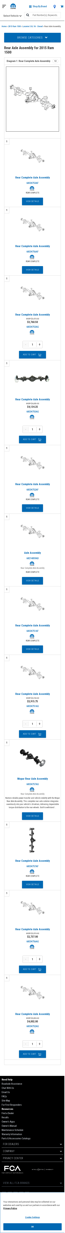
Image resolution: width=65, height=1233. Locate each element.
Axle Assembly (32, 552)
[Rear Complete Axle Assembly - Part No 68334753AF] (32, 157)
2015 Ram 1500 (14, 26)
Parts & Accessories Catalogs (16, 1138)
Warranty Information (12, 1134)
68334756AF (32, 251)
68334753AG (32, 326)
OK (32, 1226)
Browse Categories (30, 37)
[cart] (61, 7)
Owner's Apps (8, 1121)
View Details (32, 201)
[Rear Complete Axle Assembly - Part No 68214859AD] (32, 532)
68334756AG (32, 941)
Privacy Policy (10, 1208)
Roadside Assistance (12, 1083)
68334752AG (32, 1026)
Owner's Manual (9, 1126)
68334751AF (32, 631)
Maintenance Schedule (12, 1130)
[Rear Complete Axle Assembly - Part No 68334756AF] (32, 225)
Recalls (5, 1117)
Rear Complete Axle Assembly (32, 177)
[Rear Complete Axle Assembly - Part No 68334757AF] (32, 840)
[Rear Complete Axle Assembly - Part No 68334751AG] (32, 673)
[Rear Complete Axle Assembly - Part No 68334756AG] (32, 909)
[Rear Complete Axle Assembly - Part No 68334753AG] (32, 294)
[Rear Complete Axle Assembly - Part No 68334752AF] (32, 463)
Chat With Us (8, 1088)
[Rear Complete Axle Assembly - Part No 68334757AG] (32, 758)
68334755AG (32, 411)
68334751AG (32, 706)
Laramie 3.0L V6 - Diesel (32, 26)
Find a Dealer (8, 1113)
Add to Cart (29, 354)
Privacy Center (13, 1158)
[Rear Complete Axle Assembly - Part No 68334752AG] (32, 993)
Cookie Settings (32, 1217)
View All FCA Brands (16, 1183)
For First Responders (12, 1104)
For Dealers (11, 1144)
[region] (32, 1212)
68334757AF (32, 866)
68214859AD (32, 558)
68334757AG (32, 784)
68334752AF (32, 489)
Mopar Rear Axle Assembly (32, 778)
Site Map (6, 1100)
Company (9, 1151)
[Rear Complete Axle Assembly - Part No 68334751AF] (32, 605)
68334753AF (32, 183)
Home (4, 26)
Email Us (6, 1092)
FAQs (4, 1096)
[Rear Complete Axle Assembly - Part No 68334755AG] (32, 379)
